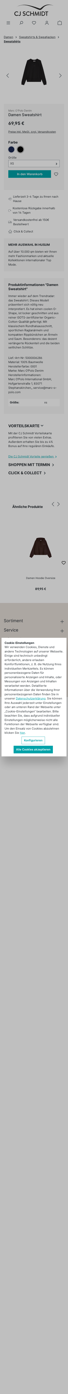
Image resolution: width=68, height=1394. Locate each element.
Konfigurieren (33, 740)
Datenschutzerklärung (31, 698)
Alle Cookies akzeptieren (33, 749)
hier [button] (22, 733)
